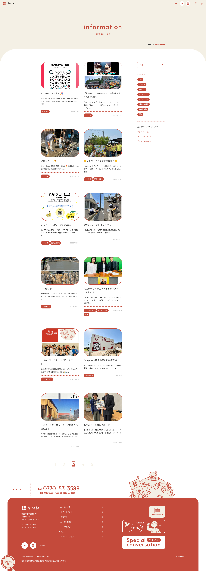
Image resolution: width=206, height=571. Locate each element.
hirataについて (64, 507)
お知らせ (142, 84)
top (149, 45)
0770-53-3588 (61, 488)
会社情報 (64, 517)
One (140, 79)
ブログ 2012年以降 (144, 137)
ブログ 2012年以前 (144, 141)
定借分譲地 (143, 109)
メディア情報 (143, 99)
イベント (142, 89)
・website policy (43, 556)
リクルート (63, 532)
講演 (140, 114)
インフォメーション (66, 537)
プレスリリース (143, 132)
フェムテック (143, 94)
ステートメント (66, 512)
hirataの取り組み (65, 527)
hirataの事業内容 (65, 522)
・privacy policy (27, 556)
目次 (200, 3)
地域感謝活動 (143, 104)
